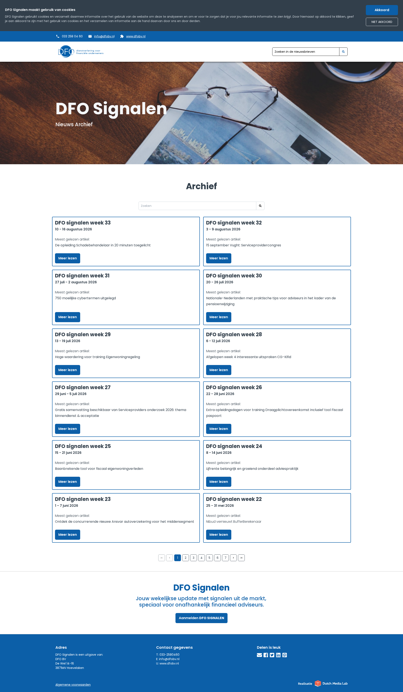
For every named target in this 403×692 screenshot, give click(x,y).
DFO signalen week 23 (83, 499)
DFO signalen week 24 (234, 446)
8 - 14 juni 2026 (219, 452)
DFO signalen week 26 (234, 387)
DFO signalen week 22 (234, 499)
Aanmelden (201, 618)
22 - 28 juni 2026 (220, 393)
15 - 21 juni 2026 (68, 452)
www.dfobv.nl (135, 36)
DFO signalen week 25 (83, 446)
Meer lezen (67, 258)
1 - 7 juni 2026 (66, 505)
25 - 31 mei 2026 (220, 505)
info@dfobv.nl (169, 659)
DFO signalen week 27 (83, 387)
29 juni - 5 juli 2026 (70, 393)
